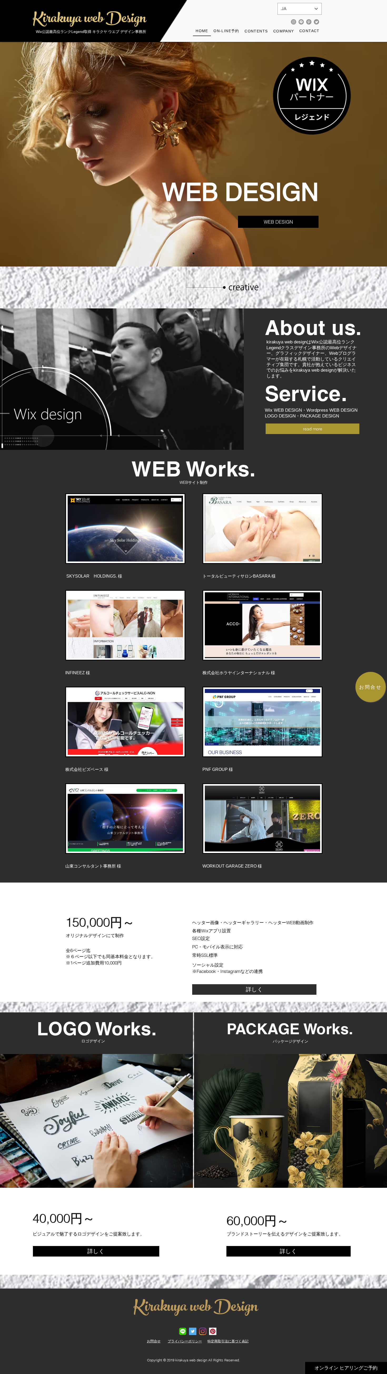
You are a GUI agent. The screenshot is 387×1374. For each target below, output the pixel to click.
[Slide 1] (189, 253)
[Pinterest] (308, 21)
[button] (256, 31)
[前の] (28, 154)
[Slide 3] (198, 253)
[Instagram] (293, 21)
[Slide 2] (193, 253)
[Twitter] (316, 21)
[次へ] (358, 154)
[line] (182, 1331)
